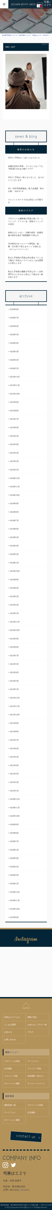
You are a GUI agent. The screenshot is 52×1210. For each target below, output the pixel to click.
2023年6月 (14, 588)
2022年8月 (14, 647)
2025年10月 (15, 394)
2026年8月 (14, 309)
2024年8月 (14, 512)
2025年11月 (15, 385)
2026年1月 (14, 368)
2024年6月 (14, 529)
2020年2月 (14, 875)
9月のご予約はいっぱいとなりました (24, 158)
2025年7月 (14, 419)
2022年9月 (14, 639)
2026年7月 (14, 318)
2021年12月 (15, 698)
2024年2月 (14, 554)
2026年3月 (14, 352)
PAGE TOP (26, 1008)
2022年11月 (15, 622)
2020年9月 (14, 824)
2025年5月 (14, 436)
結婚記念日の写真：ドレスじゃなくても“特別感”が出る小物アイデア (25, 167)
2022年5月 (14, 664)
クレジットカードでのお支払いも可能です (25, 201)
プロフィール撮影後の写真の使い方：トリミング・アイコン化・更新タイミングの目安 (25, 221)
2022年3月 (14, 681)
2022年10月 (15, 630)
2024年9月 (14, 503)
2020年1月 (14, 884)
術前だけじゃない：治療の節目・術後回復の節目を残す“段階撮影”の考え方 (25, 234)
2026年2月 (14, 360)
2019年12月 (15, 892)
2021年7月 (14, 740)
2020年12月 (15, 799)
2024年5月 (14, 537)
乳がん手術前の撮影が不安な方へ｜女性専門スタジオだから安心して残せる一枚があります (25, 274)
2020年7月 (14, 841)
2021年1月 (14, 791)
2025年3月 (14, 453)
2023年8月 (14, 580)
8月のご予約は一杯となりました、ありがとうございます (26, 178)
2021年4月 (14, 765)
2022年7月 (14, 656)
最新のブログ (26, 210)
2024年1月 (14, 563)
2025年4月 (14, 444)
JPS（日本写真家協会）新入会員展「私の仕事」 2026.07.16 (26, 189)
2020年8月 (14, 833)
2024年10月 (15, 495)
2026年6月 (14, 326)
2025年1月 (14, 470)
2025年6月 (14, 428)
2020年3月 (14, 867)
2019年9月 (14, 917)
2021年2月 (14, 782)
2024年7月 (14, 520)
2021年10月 (15, 715)
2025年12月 (15, 377)
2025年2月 (14, 461)
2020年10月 (15, 816)
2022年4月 (14, 672)
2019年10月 (15, 909)
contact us (26, 1136)
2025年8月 (14, 411)
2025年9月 (14, 402)
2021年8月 (14, 732)
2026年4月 (14, 343)
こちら (22, 1190)
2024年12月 (15, 478)
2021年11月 (15, 706)
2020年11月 (15, 808)
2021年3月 (14, 774)
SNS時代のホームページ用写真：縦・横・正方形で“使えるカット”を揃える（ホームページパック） (24, 246)
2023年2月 (14, 605)
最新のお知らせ (26, 149)
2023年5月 (14, 596)
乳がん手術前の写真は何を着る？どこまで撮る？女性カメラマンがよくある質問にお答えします (25, 260)
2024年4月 (14, 546)
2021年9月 (14, 723)
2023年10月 (15, 571)
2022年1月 (14, 689)
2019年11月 (15, 900)
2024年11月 (15, 487)
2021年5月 (14, 757)
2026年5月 (14, 335)
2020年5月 (14, 850)
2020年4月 (14, 858)
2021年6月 (14, 749)
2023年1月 (14, 613)
